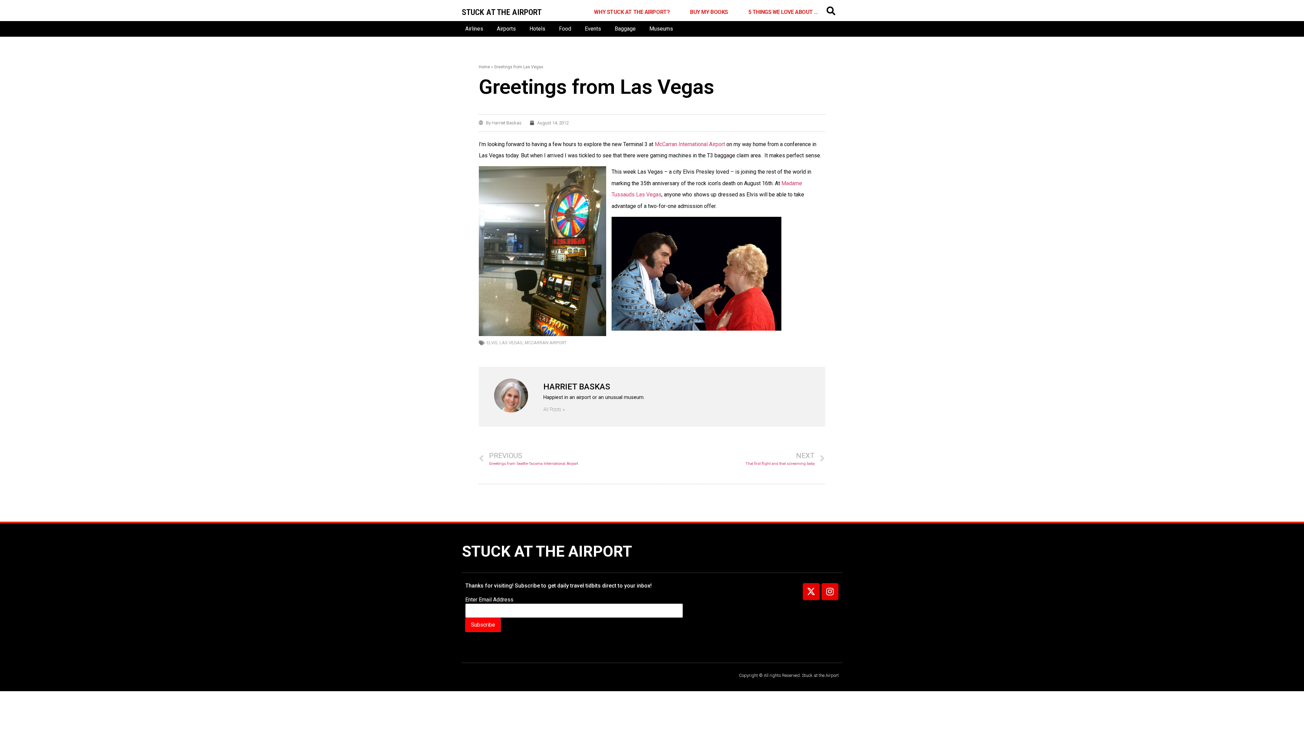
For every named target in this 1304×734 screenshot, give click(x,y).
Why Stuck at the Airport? (632, 12)
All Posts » (554, 409)
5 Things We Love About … (783, 12)
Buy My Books (709, 12)
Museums (661, 28)
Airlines (474, 28)
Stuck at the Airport (547, 551)
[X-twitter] (811, 591)
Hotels (537, 28)
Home (484, 67)
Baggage (625, 28)
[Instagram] (829, 591)
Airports (506, 28)
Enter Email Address (489, 599)
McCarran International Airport (690, 144)
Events (593, 28)
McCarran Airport (545, 342)
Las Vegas (511, 342)
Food (565, 28)
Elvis (492, 342)
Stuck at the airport (502, 12)
